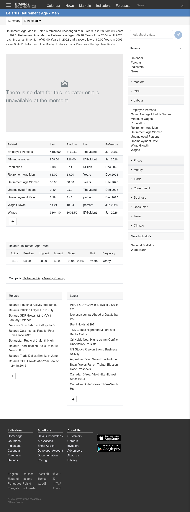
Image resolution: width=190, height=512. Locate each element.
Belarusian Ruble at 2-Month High (31, 340)
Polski (27, 483)
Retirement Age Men (21, 174)
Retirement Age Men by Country (44, 278)
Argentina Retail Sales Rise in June (93, 359)
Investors (73, 445)
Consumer (140, 207)
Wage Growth (17, 205)
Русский (43, 474)
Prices (137, 160)
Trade (136, 179)
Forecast (136, 62)
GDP (136, 91)
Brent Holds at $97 (82, 324)
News (134, 71)
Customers (74, 436)
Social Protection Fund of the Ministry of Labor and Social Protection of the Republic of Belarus (64, 44)
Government (141, 188)
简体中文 (57, 476)
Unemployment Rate (21, 197)
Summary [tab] (14, 21)
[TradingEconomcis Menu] (10, 5)
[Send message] (178, 35)
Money (137, 169)
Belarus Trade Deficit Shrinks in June (33, 355)
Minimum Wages (19, 159)
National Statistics (143, 245)
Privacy (72, 460)
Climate (138, 225)
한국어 (57, 488)
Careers (72, 441)
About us (73, 455)
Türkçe (42, 478)
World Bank (138, 249)
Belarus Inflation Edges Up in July (31, 310)
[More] (13, 221)
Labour (137, 100)
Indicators (137, 67)
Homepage (15, 436)
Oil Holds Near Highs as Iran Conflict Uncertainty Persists (94, 341)
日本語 (57, 483)
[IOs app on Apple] (109, 438)
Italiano (27, 478)
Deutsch (28, 474)
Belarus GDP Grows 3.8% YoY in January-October (31, 317)
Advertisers (74, 450)
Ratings (13, 460)
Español (13, 478)
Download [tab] (31, 21)
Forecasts (14, 455)
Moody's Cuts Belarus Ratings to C (32, 325)
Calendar (137, 58)
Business (139, 197)
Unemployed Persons (22, 189)
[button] (183, 6)
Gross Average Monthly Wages (151, 114)
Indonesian (30, 488)
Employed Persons (20, 151)
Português (14, 483)
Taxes (137, 216)
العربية (42, 483)
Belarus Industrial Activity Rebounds (33, 304)
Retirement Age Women (23, 182)
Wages (12, 212)
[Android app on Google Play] (109, 448)
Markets (138, 82)
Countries (14, 441)
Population (15, 167)
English (13, 474)
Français (13, 488)
